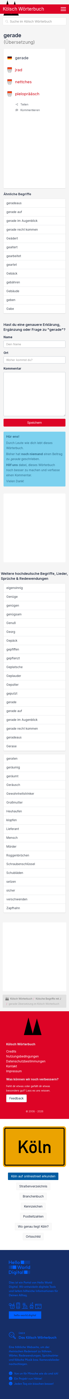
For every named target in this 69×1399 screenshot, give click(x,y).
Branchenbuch (33, 1196)
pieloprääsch (27, 94)
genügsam (14, 614)
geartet (11, 264)
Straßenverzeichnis (33, 1186)
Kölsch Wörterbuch (23, 9)
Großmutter (14, 802)
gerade (11, 702)
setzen (11, 881)
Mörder (11, 846)
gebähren (13, 282)
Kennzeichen (33, 1206)
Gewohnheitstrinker (20, 793)
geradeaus (14, 203)
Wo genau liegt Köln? (33, 1226)
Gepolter (12, 684)
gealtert (12, 247)
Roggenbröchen (17, 855)
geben (10, 300)
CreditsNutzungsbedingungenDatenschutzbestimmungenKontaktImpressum (25, 1061)
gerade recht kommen (22, 229)
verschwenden (16, 899)
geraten (12, 758)
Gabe (10, 309)
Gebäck (11, 273)
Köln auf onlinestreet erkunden (33, 1176)
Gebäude (12, 291)
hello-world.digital (25, 1315)
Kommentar (12, 368)
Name (8, 337)
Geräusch (13, 785)
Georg (10, 632)
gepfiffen (12, 649)
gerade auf (14, 212)
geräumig (13, 767)
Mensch (12, 838)
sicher (10, 890)
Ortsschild (33, 1236)
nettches (23, 82)
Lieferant (12, 829)
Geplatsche (14, 667)
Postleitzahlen (33, 1216)
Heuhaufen (14, 811)
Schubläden (14, 873)
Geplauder (13, 676)
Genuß (11, 623)
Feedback (16, 1098)
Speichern (34, 422)
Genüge (12, 596)
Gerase (11, 746)
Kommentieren (30, 110)
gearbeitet (13, 256)
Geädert (12, 238)
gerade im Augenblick (22, 221)
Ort (6, 353)
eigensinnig (14, 588)
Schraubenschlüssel (20, 864)
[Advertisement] (34, 152)
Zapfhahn (13, 908)
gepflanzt (13, 658)
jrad (18, 70)
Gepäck (11, 640)
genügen (12, 605)
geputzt (11, 693)
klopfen (11, 820)
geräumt (12, 776)
